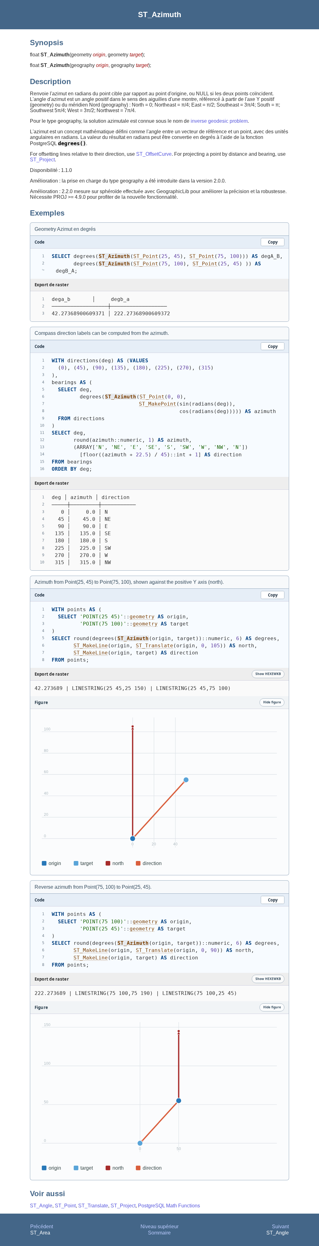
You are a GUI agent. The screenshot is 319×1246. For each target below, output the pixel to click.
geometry (142, 617)
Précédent (41, 1226)
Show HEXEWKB (268, 674)
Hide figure (272, 702)
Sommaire (159, 1232)
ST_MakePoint (157, 404)
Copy (273, 242)
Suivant (280, 1226)
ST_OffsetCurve (154, 154)
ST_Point (145, 256)
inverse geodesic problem (219, 121)
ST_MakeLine (91, 646)
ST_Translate (154, 646)
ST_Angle (41, 1205)
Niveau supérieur (159, 1226)
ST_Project (42, 159)
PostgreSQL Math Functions (169, 1205)
